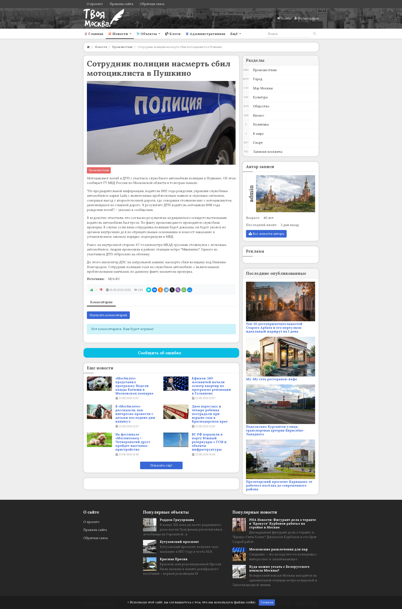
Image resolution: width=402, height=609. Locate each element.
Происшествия (99, 170)
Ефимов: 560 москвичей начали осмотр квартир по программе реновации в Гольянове (211, 385)
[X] (172, 289)
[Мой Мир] (189, 289)
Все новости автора (268, 234)
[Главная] (88, 47)
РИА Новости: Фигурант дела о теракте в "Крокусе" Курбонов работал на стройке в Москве (282, 523)
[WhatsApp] (183, 289)
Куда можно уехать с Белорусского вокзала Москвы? (279, 568)
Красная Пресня (173, 559)
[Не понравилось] (101, 290)
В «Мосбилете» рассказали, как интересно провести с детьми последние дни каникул (135, 414)
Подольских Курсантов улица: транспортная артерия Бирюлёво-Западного (275, 430)
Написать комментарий (108, 315)
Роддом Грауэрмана (177, 520)
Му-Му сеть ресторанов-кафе (271, 379)
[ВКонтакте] (154, 289)
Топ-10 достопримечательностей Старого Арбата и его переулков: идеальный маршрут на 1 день (274, 327)
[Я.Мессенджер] (148, 289)
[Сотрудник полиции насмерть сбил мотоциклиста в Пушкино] (161, 123)
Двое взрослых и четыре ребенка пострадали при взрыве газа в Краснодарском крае (210, 414)
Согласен (267, 602)
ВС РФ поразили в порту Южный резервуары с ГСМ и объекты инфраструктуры (209, 442)
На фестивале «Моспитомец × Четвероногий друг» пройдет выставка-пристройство (132, 442)
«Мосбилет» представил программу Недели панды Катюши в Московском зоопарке (134, 385)
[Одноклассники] (160, 289)
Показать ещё (161, 465)
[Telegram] (166, 289)
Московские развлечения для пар (278, 549)
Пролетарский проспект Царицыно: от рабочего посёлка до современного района (279, 485)
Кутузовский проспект (179, 542)
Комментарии (101, 302)
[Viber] (177, 289)
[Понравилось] (91, 290)
